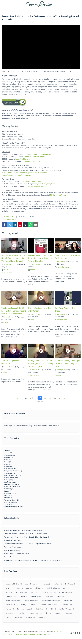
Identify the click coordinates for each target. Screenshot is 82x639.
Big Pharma (70, 584)
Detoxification (21, 592)
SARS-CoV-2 (41, 609)
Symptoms (10, 613)
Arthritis (47, 584)
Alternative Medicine (14, 584)
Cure (66, 588)
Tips (48, 613)
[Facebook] (4, 224)
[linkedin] (78, 633)
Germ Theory (36, 596)
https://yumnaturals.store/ (35, 157)
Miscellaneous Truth (10, 270)
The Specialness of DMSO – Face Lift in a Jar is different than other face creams (13, 311)
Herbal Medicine (31, 600)
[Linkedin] (14, 224)
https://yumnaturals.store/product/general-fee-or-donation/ (24, 173)
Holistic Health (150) (11, 477)
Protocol (10, 609)
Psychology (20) (10, 493)
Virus (8, 617)
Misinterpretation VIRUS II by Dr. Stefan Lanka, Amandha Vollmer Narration (41, 258)
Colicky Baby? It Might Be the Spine (16, 553)
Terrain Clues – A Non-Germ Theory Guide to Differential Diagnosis (26, 537)
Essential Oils (11, 596)
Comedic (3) (8, 457)
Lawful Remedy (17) (11, 482)
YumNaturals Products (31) (13, 507)
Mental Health (12, 605)
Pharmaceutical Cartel (50, 605)
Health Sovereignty (13, 600)
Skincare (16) (8, 498)
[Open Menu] (3, 4)
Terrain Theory (36, 613)
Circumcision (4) (9, 455)
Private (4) (8, 491)
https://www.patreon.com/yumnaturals (16, 175)
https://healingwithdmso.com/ (33, 161)
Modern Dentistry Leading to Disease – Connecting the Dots (67, 363)
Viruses (18, 617)
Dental (59, 375)
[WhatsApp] (30, 224)
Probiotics (67, 605)
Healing (49, 596)
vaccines (70, 613)
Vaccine (58, 613)
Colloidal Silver (53, 588)
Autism (58, 584)
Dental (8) (7, 462)
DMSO (5, 322)
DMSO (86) (8, 466)
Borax (9, 588)
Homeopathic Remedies (51, 600)
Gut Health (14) (9, 473)
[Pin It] (20, 224)
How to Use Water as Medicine (14, 557)
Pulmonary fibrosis (24, 609)
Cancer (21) (8, 453)
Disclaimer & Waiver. (58, 195)
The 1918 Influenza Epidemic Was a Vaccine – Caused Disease (25, 534)
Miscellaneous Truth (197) (13, 484)
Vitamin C (30, 617)
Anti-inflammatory (32, 584)
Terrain (22, 613)
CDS (29, 588)
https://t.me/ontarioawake (34, 186)
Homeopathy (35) (10, 480)
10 (35, 398)
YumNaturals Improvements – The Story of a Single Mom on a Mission (27, 544)
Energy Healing (65, 592)
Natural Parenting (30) (12, 486)
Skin (53, 609)
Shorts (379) (8, 495)
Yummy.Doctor (9, 217)
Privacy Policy (7, 634)
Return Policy (45, 634)
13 (50, 398)
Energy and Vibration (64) (13, 471)
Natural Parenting (10, 219)
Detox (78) (8, 464)
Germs (24, 596)
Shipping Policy (34, 634)
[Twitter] (9, 224)
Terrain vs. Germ (6, 272)
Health (60, 596)
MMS (24, 605)
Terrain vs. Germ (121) (11, 500)
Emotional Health (49, 592)
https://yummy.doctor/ (42, 154)
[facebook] (71, 633)
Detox (5, 372)
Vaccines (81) (8, 504)
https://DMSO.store (22, 159)
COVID (32, 270)
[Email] (35, 224)
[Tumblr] (25, 224)
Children (39, 588)
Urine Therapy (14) (10, 502)
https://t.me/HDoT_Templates (44, 184)
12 (45, 398)
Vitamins (42, 617)
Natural (34, 605)
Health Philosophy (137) (12, 475)
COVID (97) (8, 459)
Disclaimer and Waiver (20, 634)
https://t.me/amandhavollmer (31, 181)
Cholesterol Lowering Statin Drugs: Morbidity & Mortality (23, 530)
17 (60, 398)
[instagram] (74, 633)
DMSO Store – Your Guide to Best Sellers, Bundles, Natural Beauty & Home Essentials (33, 560)
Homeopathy (69, 600)
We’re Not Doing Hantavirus (13, 547)
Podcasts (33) (9, 489)
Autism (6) (7, 451)
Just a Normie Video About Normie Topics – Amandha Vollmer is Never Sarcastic (13, 258)
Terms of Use (57, 631)
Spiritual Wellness (66, 609)
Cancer (32, 319)
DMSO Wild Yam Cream (12, 540)
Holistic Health (62, 319)
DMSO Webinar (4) (10, 468)
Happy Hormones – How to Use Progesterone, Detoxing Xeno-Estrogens (40, 363)
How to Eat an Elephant (12, 550)
